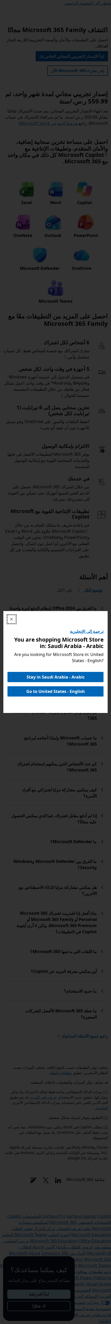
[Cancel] (11, 619)
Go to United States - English (55, 691)
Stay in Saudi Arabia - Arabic (56, 677)
